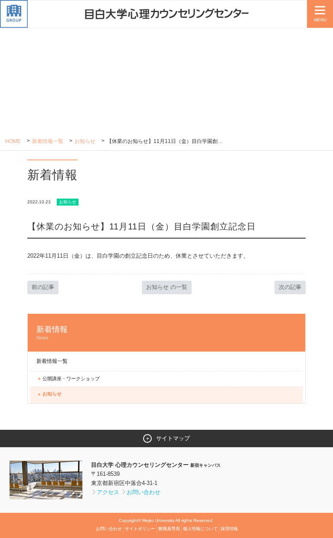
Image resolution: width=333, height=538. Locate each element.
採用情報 (229, 528)
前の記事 (43, 287)
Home (13, 141)
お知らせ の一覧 (166, 287)
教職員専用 (169, 528)
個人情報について (200, 528)
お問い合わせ (143, 492)
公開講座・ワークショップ (71, 378)
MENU (320, 19)
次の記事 (290, 287)
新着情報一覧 (47, 141)
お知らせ (85, 141)
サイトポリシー (140, 528)
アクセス (108, 492)
